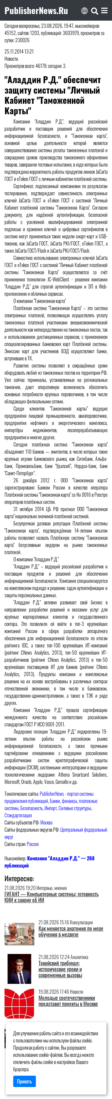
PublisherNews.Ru (36, 10)
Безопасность (31, 808)
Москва (46, 822)
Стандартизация (18, 815)
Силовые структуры (75, 808)
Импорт (51, 808)
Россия (33, 844)
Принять (24, 1081)
